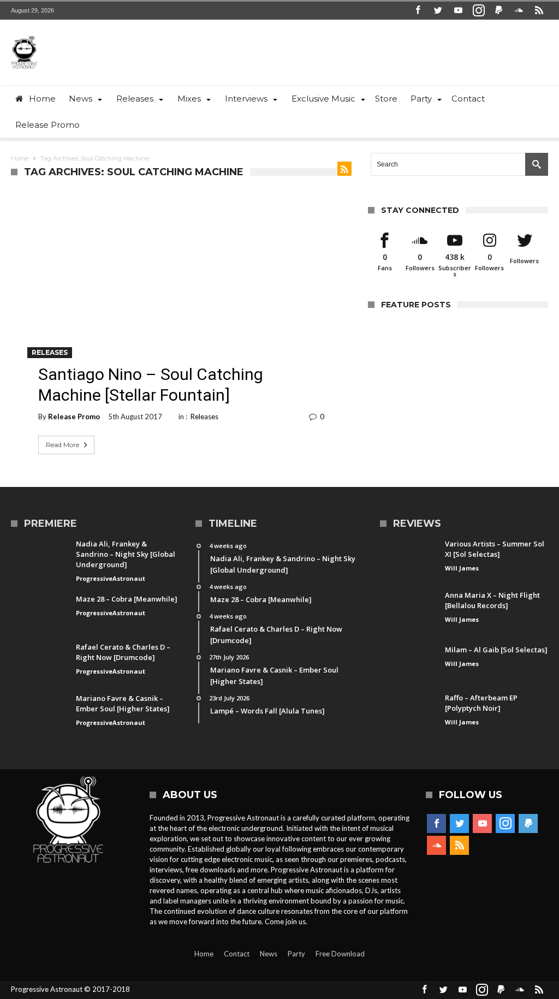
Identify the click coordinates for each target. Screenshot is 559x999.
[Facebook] (418, 11)
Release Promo (74, 416)
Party (296, 953)
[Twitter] (438, 11)
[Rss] (539, 11)
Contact (236, 953)
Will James (462, 568)
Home (19, 158)
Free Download (340, 953)
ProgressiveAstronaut (110, 578)
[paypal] (499, 11)
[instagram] (478, 11)
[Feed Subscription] (344, 169)
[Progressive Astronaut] (24, 36)
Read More (62, 445)
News (268, 953)
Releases (50, 352)
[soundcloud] (519, 11)
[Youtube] (458, 11)
